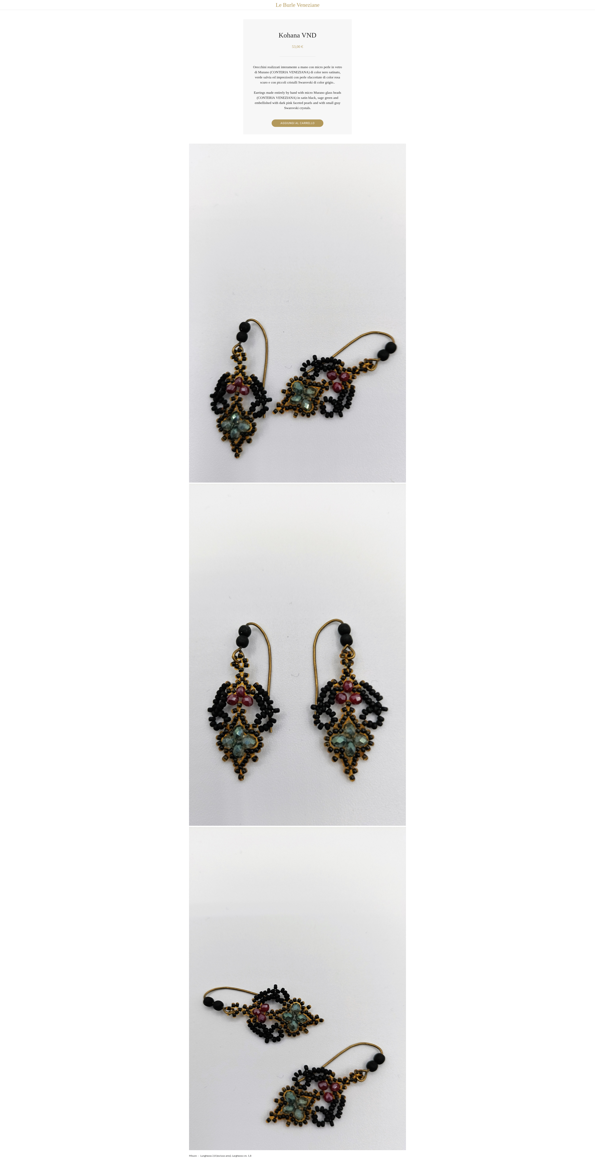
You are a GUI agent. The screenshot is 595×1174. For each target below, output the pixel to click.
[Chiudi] (6, 5)
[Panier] (589, 5)
